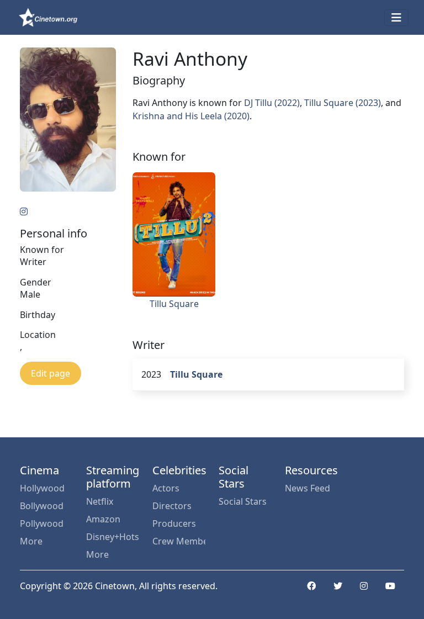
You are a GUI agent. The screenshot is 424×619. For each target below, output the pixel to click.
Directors (172, 506)
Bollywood (41, 506)
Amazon (103, 519)
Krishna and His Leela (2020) (191, 116)
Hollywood (42, 488)
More (31, 541)
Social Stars (243, 501)
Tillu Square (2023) (342, 103)
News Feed (307, 488)
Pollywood (41, 523)
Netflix (99, 501)
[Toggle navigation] (396, 17)
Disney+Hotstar (112, 537)
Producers (174, 523)
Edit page (50, 373)
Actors (165, 488)
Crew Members (178, 541)
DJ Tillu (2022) (272, 103)
